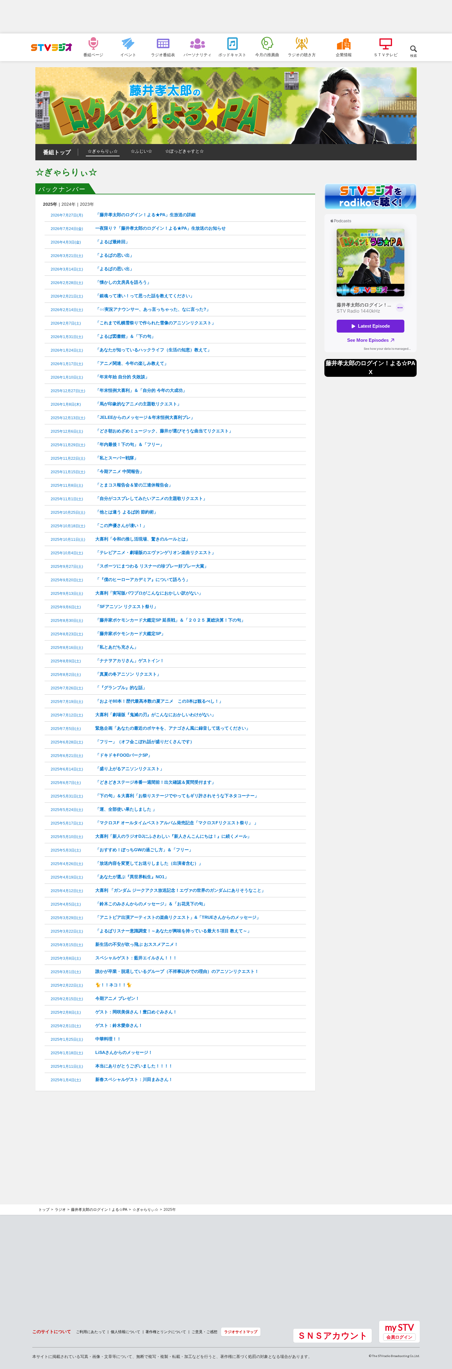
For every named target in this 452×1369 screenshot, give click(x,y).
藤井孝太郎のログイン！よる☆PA (99, 1209)
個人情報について (125, 1331)
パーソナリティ (198, 54)
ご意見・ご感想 (204, 1331)
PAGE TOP (441, 1331)
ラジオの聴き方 (302, 54)
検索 (413, 55)
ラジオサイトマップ (240, 1331)
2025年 (50, 204)
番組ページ (93, 54)
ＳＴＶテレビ (386, 54)
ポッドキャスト (232, 54)
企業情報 (344, 54)
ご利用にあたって (90, 1331)
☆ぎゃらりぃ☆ (103, 151)
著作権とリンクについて (165, 1331)
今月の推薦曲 (267, 54)
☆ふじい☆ (141, 151)
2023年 (87, 204)
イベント (128, 54)
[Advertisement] (226, 17)
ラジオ (60, 1209)
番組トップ (57, 152)
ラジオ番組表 (163, 54)
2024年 (68, 204)
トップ (44, 1209)
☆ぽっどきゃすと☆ (184, 151)
